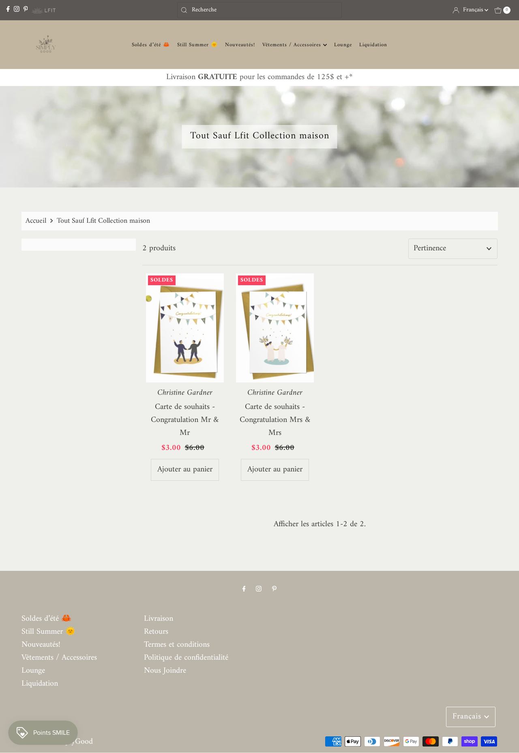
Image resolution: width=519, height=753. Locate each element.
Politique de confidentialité (186, 658)
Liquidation (373, 44)
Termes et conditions (177, 645)
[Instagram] (16, 10)
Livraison (158, 619)
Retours (156, 632)
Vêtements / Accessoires (292, 44)
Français (474, 9)
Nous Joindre (165, 671)
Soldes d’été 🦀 (151, 44)
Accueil (36, 221)
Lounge (343, 44)
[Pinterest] (26, 10)
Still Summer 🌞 (197, 44)
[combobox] (259, 10)
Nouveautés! (240, 44)
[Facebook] (8, 10)
